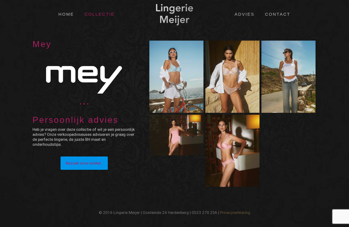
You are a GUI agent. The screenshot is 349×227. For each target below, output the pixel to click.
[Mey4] (288, 77)
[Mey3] (232, 77)
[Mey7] (232, 151)
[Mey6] (176, 135)
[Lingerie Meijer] (174, 14)
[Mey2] (176, 77)
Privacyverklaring (235, 212)
